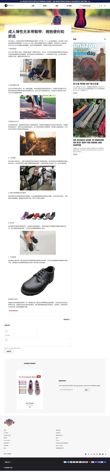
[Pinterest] (94, 454)
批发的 (5, 438)
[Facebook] (85, 454)
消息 (57, 438)
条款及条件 (6, 443)
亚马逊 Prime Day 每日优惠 (86, 83)
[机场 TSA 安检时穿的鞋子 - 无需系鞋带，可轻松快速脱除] (37, 178)
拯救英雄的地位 (60, 448)
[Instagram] (97, 454)
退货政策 (6, 445)
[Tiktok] (91, 454)
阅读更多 (75, 93)
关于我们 (6, 432)
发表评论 (9, 351)
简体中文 (7, 462)
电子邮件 (7, 337)
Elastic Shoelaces (13, 310)
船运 (5, 448)
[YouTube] (102, 454)
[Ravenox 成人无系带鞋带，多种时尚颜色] (37, 210)
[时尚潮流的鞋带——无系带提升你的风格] (37, 281)
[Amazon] (105, 454)
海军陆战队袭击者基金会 (62, 443)
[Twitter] (88, 454)
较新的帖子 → (67, 319)
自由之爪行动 (59, 445)
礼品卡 (57, 440)
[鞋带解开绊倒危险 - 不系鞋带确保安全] (37, 243)
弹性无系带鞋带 (23, 45)
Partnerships (7, 440)
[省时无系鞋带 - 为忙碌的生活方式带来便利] (37, 107)
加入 (86, 390)
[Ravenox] (9, 422)
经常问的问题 (7, 435)
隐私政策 (58, 430)
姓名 (6, 333)
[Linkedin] (100, 454)
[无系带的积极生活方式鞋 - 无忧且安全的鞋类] (37, 143)
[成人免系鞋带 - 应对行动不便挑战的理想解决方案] (37, 71)
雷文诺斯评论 (59, 435)
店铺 (5, 430)
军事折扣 (58, 432)
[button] (33, 6)
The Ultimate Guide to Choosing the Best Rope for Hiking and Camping (88, 142)
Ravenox (7, 467)
